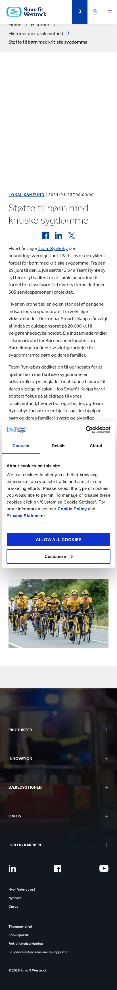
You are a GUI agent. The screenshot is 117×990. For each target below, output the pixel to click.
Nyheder (15, 898)
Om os (13, 907)
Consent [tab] (21, 445)
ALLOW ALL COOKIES (59, 539)
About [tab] (96, 445)
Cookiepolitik (19, 935)
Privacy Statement (26, 515)
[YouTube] (103, 868)
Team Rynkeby (53, 248)
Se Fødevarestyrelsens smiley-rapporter (38, 952)
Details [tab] (59, 445)
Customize (55, 556)
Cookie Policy (72, 508)
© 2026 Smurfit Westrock (28, 970)
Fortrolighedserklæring (26, 944)
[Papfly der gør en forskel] (45, 235)
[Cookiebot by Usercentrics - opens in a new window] (85, 429)
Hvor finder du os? (22, 889)
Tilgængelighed (20, 926)
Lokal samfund (27, 194)
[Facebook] (57, 868)
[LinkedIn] (12, 868)
